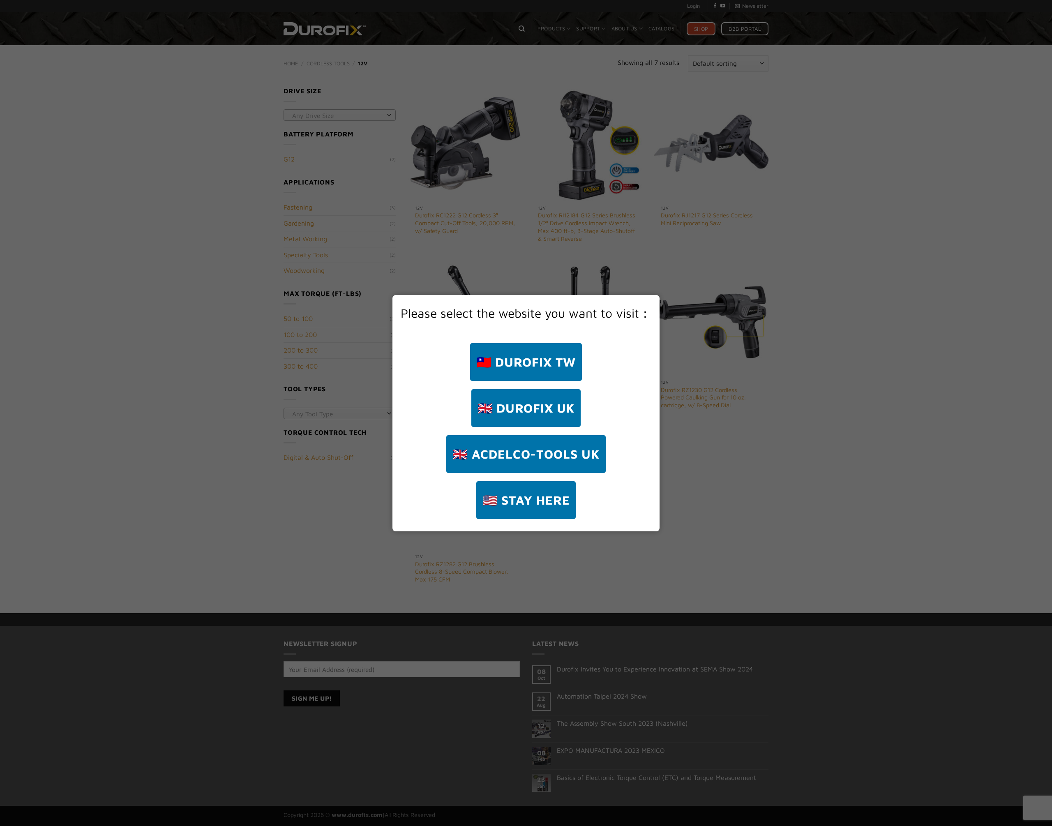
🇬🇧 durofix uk (526, 408)
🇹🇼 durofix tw (526, 362)
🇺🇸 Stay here (526, 500)
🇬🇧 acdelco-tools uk (525, 454)
